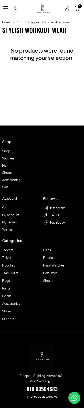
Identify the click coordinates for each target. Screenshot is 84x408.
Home (6, 22)
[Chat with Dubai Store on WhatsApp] (74, 398)
